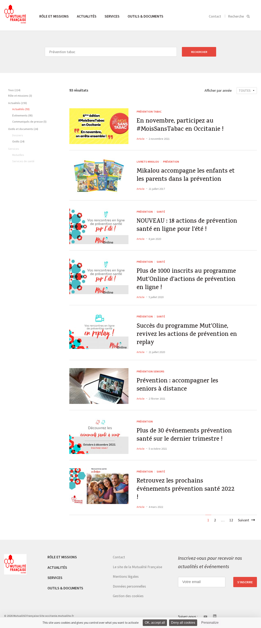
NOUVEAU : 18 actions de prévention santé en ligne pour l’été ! (187, 226)
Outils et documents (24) (23, 129)
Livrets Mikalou (148, 161)
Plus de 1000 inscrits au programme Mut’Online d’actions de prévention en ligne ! (186, 280)
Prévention (171, 161)
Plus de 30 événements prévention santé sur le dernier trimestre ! (184, 435)
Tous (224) (14, 90)
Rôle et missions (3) (20, 95)
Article (141, 139)
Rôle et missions (54, 16)
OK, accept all (155, 622)
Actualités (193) (17, 103)
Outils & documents (145, 16)
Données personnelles (129, 586)
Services (112, 16)
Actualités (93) (21, 109)
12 (231, 520)
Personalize (210, 622)
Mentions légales (126, 576)
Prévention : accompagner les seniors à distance (177, 385)
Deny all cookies (183, 622)
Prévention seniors (150, 371)
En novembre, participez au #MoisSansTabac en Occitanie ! (180, 125)
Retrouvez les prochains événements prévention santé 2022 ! (185, 489)
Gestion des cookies (128, 595)
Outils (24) (18, 141)
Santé (161, 211)
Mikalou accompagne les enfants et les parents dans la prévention (186, 176)
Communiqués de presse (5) (29, 121)
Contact (215, 16)
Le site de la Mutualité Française (137, 566)
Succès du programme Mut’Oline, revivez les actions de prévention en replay (187, 335)
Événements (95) (22, 115)
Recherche (236, 16)
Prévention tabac (149, 111)
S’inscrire (245, 582)
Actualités (86, 16)
